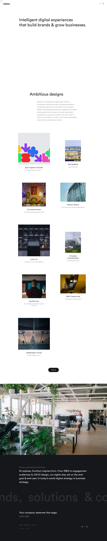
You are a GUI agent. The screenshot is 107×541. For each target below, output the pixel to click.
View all (53, 370)
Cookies (27, 528)
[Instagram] (82, 526)
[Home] (6, 4)
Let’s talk (24, 516)
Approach (27, 525)
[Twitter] (87, 526)
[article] (34, 152)
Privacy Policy (21, 528)
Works (21, 525)
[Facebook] (84, 526)
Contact (34, 525)
